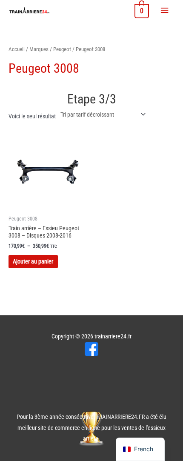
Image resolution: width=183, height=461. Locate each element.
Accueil (17, 49)
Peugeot (62, 49)
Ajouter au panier (33, 261)
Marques (39, 49)
